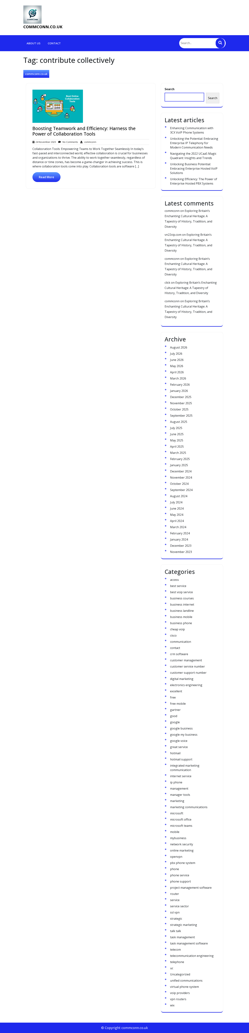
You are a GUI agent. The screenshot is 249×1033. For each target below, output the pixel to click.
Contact (54, 43)
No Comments (69, 142)
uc (171, 968)
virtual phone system (184, 987)
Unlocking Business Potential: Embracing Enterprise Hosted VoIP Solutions (193, 168)
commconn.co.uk (43, 26)
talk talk (175, 931)
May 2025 (176, 440)
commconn (89, 142)
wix (172, 1005)
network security (181, 844)
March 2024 (178, 527)
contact (175, 648)
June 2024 (177, 508)
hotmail (175, 753)
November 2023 (181, 552)
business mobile (181, 617)
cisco (173, 635)
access (174, 580)
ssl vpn (175, 912)
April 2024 (177, 521)
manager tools (180, 795)
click (167, 283)
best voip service (181, 592)
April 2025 (177, 447)
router (174, 894)
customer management (186, 660)
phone (174, 869)
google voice (178, 741)
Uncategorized (180, 974)
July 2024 (176, 502)
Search (169, 89)
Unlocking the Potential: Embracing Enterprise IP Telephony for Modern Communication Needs (194, 143)
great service (179, 747)
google (175, 722)
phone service (179, 875)
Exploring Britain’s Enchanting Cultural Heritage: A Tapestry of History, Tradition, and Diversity (191, 288)
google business (181, 728)
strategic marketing (183, 925)
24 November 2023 (45, 142)
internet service (180, 776)
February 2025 (180, 459)
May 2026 (176, 366)
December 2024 (180, 471)
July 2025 (176, 428)
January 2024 (179, 539)
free (173, 697)
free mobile (178, 704)
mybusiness (178, 838)
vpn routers (178, 999)
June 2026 (177, 360)
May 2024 (176, 515)
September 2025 (181, 416)
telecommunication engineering (192, 956)
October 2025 (179, 409)
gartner (175, 710)
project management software (191, 888)
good (173, 716)
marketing (177, 801)
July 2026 (176, 354)
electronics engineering (186, 685)
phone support (180, 881)
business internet (182, 604)
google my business (183, 735)
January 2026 (179, 391)
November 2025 (181, 403)
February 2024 (180, 533)
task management (182, 937)
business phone (181, 623)
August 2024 (178, 496)
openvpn (176, 857)
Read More (46, 177)
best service (178, 586)
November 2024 (181, 478)
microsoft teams (181, 826)
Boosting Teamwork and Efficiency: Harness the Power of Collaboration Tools (84, 131)
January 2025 (179, 465)
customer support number (188, 673)
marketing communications (188, 807)
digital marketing (181, 679)
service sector (179, 906)
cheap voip (177, 629)
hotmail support (181, 759)
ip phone (176, 782)
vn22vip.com (173, 235)
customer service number (187, 666)
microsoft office (180, 819)
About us (33, 43)
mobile (174, 832)
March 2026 (178, 378)
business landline (182, 611)
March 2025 (178, 453)
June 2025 (177, 434)
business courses (182, 598)
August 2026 (178, 347)
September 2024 (181, 490)
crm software (179, 654)
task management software (189, 943)
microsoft (176, 813)
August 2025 (178, 422)
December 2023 (180, 546)
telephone (177, 962)
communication (180, 642)
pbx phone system (182, 863)
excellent (176, 691)
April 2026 (177, 372)
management (179, 789)
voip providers (180, 993)
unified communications (186, 981)
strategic (176, 919)
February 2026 (180, 385)
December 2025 (180, 397)
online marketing (182, 850)
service (175, 900)
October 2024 (179, 484)
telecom (175, 950)
